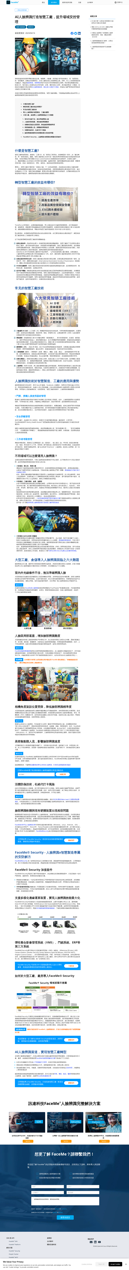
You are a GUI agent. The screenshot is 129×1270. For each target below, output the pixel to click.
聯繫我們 (71, 1040)
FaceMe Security (14, 1251)
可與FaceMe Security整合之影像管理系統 (62, 551)
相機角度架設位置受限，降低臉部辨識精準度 (40, 125)
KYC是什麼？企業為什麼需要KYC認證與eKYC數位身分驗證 (102, 22)
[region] (64, 1264)
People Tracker (13, 1254)
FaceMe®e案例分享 (44, 1076)
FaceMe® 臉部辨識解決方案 (45, 1058)
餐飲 (60, 1074)
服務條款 (60, 1212)
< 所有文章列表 (21, 10)
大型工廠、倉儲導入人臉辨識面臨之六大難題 (38, 115)
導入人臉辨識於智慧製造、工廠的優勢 (36, 112)
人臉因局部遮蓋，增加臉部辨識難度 (37, 122)
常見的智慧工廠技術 (30, 109)
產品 (43, 2)
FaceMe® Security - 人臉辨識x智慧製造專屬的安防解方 (42, 137)
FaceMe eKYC (13, 1257)
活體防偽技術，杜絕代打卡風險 (35, 130)
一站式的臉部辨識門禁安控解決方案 (48, 498)
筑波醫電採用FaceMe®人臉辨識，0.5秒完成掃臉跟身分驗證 (50, 765)
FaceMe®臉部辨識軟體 (23, 651)
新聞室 (49, 1238)
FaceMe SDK (13, 1241)
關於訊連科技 (51, 1244)
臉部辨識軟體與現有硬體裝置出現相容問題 (39, 133)
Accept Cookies (115, 1264)
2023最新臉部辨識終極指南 (45, 908)
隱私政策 (55, 1212)
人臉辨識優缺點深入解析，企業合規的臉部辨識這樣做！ (102, 42)
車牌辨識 (38, 83)
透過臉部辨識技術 (65, 540)
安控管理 (69, 1068)
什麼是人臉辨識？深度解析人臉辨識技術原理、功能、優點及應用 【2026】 (102, 35)
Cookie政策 (64, 1209)
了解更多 (71, 966)
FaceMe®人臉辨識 (31, 588)
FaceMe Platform (14, 1244)
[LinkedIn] (95, 1242)
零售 (55, 1074)
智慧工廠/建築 (20, 27)
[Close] (126, 1264)
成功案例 (54, 2)
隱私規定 (57, 1209)
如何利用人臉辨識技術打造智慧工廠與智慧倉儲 (43, 502)
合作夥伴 (90, 2)
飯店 (64, 1074)
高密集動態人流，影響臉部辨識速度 (37, 127)
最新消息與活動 (67, 2)
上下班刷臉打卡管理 (40, 1062)
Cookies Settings (87, 1264)
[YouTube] (99, 1242)
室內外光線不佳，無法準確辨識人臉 (37, 119)
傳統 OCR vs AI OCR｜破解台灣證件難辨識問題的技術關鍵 (102, 28)
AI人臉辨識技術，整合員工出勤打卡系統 (45, 87)
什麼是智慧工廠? (28, 104)
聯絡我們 (71, 840)
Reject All (101, 1264)
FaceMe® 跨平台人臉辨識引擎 (25, 825)
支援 (79, 2)
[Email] (91, 1242)
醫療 (69, 1074)
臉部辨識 (30, 83)
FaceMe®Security (42, 831)
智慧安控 (31, 27)
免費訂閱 (63, 774)
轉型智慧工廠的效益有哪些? (32, 107)
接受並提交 (65, 1217)
